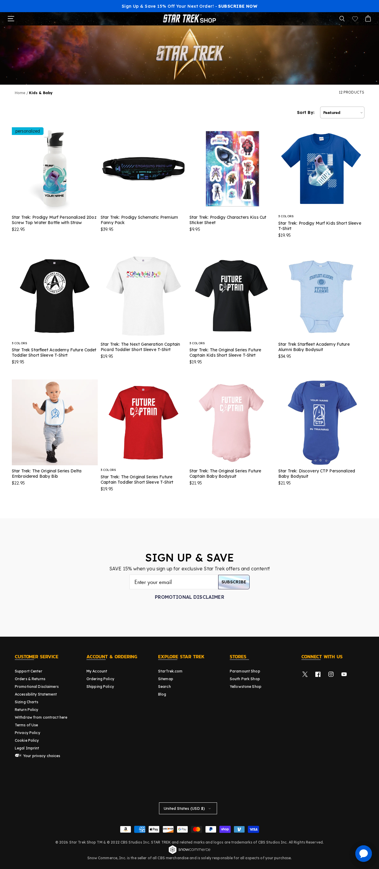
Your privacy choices (41, 756)
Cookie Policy (27, 740)
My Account (96, 671)
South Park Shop (245, 679)
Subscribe (233, 582)
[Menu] (10, 18)
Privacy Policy (27, 732)
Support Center (28, 671)
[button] (342, 18)
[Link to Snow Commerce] (189, 853)
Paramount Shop (245, 671)
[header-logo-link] (189, 18)
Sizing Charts (26, 702)
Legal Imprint (27, 748)
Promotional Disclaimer (189, 597)
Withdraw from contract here (41, 717)
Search (164, 686)
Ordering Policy (100, 679)
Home (20, 93)
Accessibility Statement (36, 694)
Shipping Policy (100, 686)
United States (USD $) (184, 808)
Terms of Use (26, 725)
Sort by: (305, 112)
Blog (162, 694)
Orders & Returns (30, 679)
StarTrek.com (170, 671)
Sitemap (165, 679)
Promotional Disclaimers (37, 686)
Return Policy (26, 709)
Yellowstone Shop (245, 686)
